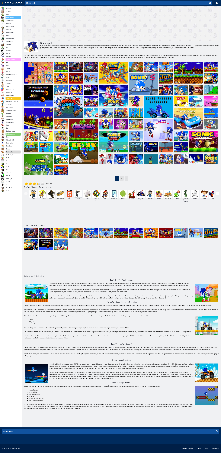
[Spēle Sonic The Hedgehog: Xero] (91, 101)
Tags (206, 448)
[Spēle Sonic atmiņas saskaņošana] (38, 164)
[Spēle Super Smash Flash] (91, 78)
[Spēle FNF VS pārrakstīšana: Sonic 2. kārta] (76, 67)
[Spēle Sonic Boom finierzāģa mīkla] (181, 101)
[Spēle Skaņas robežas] (196, 101)
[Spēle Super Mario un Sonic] (68, 107)
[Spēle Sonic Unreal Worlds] (211, 67)
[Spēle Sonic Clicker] (181, 147)
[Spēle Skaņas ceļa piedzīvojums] (203, 141)
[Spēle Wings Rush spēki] (106, 124)
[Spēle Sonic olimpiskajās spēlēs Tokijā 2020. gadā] (181, 159)
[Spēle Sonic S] (143, 84)
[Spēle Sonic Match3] (61, 159)
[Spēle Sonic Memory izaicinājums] (106, 159)
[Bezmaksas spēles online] (12, 3)
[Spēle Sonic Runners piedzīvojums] (121, 159)
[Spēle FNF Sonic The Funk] (91, 67)
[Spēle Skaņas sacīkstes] (31, 147)
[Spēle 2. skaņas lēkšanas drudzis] (136, 136)
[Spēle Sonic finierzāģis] (136, 159)
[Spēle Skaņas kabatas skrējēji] (136, 113)
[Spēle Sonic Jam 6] (61, 78)
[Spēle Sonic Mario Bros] (61, 136)
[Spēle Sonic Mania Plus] (113, 73)
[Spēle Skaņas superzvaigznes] (113, 96)
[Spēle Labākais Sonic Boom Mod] (211, 124)
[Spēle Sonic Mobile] (211, 113)
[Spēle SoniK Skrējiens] (113, 141)
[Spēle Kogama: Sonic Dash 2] (166, 147)
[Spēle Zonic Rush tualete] (121, 124)
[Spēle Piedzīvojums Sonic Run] (61, 67)
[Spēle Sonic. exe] (188, 73)
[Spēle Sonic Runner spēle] (166, 67)
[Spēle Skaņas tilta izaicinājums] (211, 101)
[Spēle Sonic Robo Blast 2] (136, 67)
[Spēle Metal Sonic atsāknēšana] (151, 147)
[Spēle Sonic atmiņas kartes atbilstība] (158, 130)
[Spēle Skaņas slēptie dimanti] (136, 124)
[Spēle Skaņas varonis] (151, 159)
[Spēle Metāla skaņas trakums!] (166, 78)
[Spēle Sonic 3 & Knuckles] (76, 90)
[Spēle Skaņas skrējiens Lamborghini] (211, 78)
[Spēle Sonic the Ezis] (61, 124)
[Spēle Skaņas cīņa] (61, 170)
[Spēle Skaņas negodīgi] (46, 147)
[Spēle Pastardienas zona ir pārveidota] (38, 96)
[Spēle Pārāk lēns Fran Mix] (196, 90)
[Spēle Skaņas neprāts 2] (121, 113)
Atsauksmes (215, 448)
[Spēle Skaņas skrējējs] (106, 113)
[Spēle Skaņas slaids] (166, 159)
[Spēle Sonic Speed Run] (151, 67)
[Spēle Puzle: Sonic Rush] (61, 90)
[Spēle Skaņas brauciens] (61, 147)
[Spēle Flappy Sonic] (91, 113)
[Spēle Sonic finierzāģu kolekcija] (181, 136)
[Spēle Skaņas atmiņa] (211, 159)
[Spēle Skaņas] (76, 78)
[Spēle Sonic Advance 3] (31, 136)
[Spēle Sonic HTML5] (83, 130)
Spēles (199, 448)
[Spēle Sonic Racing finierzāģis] (188, 118)
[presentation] (26, 193)
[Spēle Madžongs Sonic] (38, 73)
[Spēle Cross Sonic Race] (83, 153)
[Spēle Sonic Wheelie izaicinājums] (158, 107)
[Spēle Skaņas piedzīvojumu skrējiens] (38, 118)
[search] (210, 3)
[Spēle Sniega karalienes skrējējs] (196, 159)
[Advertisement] (73, 23)
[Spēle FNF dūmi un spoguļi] (91, 90)
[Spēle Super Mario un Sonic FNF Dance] (166, 90)
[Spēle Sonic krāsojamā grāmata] (136, 101)
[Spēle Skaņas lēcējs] (136, 147)
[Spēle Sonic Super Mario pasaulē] (211, 90)
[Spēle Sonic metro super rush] (46, 136)
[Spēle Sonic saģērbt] (181, 90)
